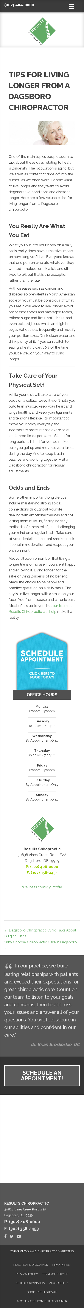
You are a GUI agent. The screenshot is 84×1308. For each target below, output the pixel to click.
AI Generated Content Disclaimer (42, 1301)
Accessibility (59, 1283)
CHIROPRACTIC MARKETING (56, 1251)
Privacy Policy (27, 1274)
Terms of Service (55, 1274)
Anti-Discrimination (30, 1283)
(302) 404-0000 (19, 5)
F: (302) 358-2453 (21, 1228)
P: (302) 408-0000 (42, 866)
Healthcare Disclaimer (30, 1264)
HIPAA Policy (61, 1265)
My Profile (53, 887)
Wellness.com (33, 887)
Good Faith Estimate (42, 1292)
